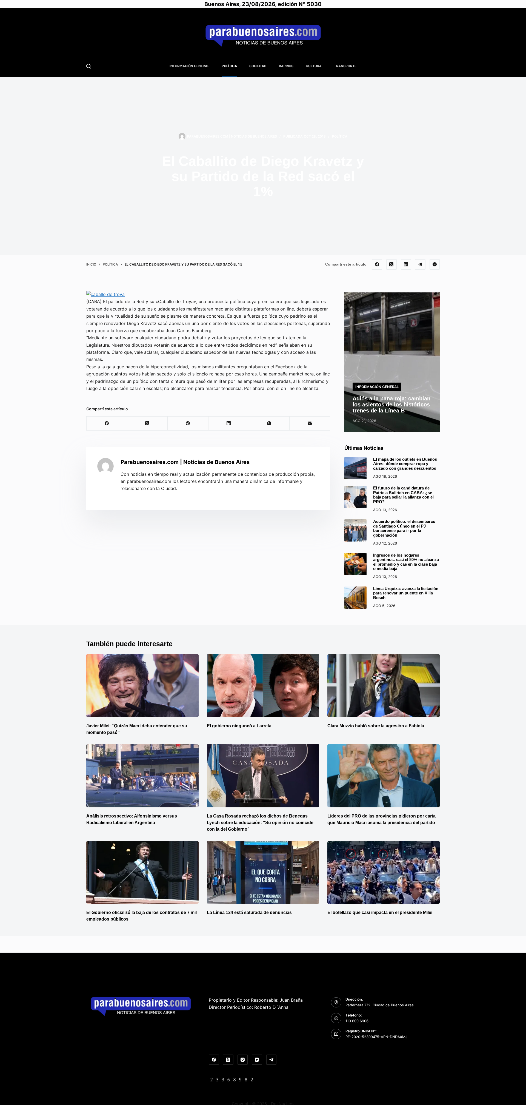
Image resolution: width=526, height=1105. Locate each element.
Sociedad (258, 66)
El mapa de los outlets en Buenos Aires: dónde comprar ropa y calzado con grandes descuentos (405, 464)
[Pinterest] (188, 424)
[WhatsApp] (435, 264)
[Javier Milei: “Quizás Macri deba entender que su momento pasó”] (142, 685)
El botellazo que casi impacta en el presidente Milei (379, 912)
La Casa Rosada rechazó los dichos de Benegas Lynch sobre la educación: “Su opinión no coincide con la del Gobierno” (260, 822)
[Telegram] (420, 264)
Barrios (286, 66)
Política (229, 66)
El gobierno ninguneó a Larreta (239, 726)
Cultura (314, 66)
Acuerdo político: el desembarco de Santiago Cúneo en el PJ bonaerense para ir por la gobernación (404, 528)
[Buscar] (88, 66)
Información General (189, 66)
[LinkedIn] (406, 264)
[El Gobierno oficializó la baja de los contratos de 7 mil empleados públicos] (142, 872)
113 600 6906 (356, 1021)
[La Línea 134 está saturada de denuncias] (263, 872)
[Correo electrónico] (310, 424)
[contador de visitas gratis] (232, 1079)
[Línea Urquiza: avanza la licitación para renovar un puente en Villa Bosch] (355, 597)
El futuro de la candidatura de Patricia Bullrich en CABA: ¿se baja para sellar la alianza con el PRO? (403, 495)
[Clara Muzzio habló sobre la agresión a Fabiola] (383, 685)
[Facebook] (377, 264)
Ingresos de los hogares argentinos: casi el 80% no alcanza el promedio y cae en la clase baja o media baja (406, 562)
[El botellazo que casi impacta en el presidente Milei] (383, 872)
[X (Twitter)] (391, 264)
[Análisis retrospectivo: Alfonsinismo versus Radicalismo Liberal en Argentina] (142, 775)
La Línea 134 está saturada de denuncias (250, 912)
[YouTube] (257, 1060)
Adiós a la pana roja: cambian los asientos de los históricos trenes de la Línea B (391, 404)
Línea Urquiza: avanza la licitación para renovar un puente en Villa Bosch (405, 593)
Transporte (345, 66)
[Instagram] (243, 1060)
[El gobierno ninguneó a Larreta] (263, 685)
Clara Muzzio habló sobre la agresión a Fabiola (375, 726)
